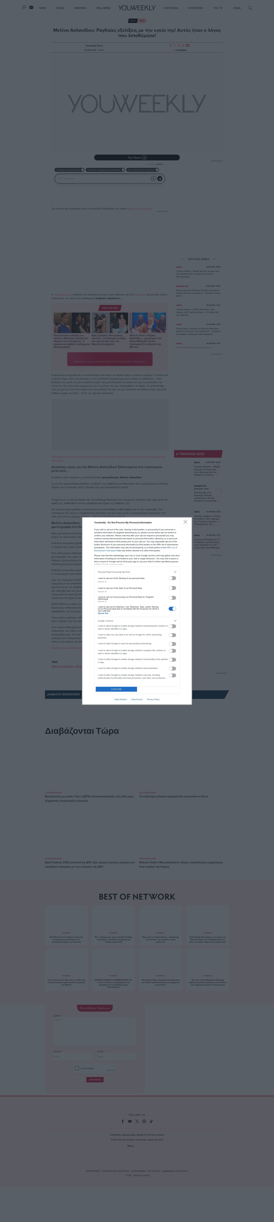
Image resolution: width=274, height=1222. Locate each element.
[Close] (186, 523)
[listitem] (137, 571)
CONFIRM (116, 689)
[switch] (172, 578)
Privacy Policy (153, 699)
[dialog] (137, 611)
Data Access (137, 699)
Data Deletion (121, 699)
